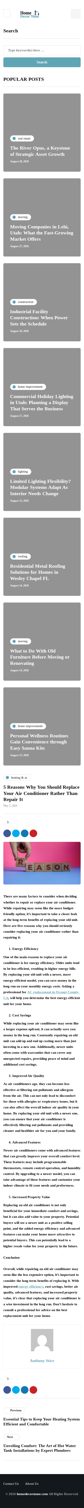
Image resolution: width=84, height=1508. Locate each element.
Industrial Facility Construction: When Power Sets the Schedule (39, 318)
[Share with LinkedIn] (24, 833)
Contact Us (11, 1483)
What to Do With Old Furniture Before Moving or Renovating (40, 657)
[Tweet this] (16, 833)
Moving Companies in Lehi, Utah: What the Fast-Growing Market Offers (41, 233)
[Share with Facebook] (7, 833)
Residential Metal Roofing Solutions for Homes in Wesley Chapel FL (37, 572)
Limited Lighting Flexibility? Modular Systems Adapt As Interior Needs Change (40, 487)
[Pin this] (33, 833)
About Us (32, 1483)
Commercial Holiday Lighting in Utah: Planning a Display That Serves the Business (41, 402)
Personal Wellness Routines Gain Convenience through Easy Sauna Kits (39, 742)
